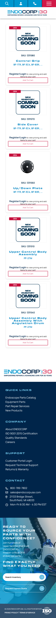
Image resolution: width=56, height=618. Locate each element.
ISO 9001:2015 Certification (21, 433)
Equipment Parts (15, 402)
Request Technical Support (21, 465)
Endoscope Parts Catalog (20, 397)
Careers (10, 442)
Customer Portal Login (18, 460)
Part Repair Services (17, 406)
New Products (13, 410)
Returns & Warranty (17, 469)
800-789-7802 (18, 488)
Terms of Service (27, 612)
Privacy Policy (11, 612)
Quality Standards (16, 437)
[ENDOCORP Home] (27, 12)
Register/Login (17, 73)
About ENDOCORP (16, 429)
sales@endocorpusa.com (25, 492)
